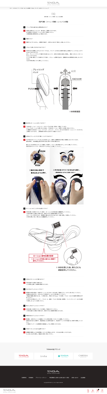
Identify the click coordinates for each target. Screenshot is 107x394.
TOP (11, 8)
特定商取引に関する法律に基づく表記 (59, 377)
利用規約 (31, 377)
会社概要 (83, 377)
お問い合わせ (74, 377)
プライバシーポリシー (41, 377)
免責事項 (24, 377)
